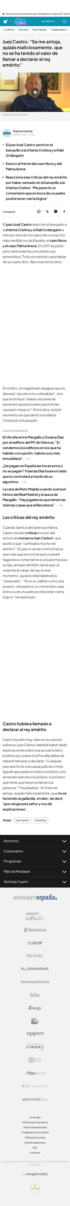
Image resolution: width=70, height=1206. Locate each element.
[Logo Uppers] (35, 1034)
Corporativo (13, 851)
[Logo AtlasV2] (35, 1073)
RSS (35, 1147)
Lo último (9, 29)
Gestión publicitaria (35, 1142)
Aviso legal (35, 1117)
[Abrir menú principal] (64, 21)
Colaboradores (60, 29)
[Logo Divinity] (35, 956)
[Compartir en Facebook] (64, 211)
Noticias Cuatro (16, 881)
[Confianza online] (35, 1192)
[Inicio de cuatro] (6, 21)
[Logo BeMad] (35, 1021)
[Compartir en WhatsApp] (39, 211)
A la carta (23, 29)
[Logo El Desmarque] (35, 969)
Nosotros (11, 841)
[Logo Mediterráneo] (35, 1099)
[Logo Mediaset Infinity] (35, 916)
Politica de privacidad (35, 1127)
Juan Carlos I (22, 820)
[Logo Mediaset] (35, 900)
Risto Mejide (39, 29)
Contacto (35, 1152)
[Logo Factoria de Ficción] (35, 982)
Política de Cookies (35, 1137)
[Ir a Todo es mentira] (20, 21)
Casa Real (40, 820)
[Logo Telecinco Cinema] (35, 1047)
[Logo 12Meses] (35, 1060)
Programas (12, 861)
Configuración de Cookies (35, 1132)
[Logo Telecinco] (35, 929)
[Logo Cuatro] (35, 942)
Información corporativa (35, 1122)
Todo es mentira (22, 131)
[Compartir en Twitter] (47, 211)
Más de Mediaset (17, 871)
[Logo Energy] (35, 1008)
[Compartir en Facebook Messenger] (55, 211)
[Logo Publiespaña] (35, 1086)
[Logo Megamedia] (36, 1174)
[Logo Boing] (35, 995)
